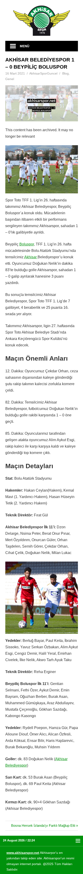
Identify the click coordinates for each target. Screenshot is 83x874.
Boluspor (26, 244)
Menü (24, 46)
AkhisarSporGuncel (43, 73)
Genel (9, 79)
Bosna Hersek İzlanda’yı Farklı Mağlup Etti (43, 825)
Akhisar (31, 257)
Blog (65, 73)
